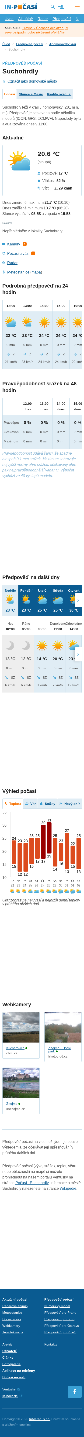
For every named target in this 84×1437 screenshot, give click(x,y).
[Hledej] (52, 6)
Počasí (9, 94)
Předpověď (61, 19)
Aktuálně (25, 19)
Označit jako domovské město (32, 81)
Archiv (7, 1344)
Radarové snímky (15, 1306)
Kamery (13, 244)
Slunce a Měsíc (31, 94)
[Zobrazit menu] (77, 7)
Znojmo (12, 1103)
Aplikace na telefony (18, 1370)
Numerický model (57, 1306)
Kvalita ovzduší (59, 94)
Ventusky (9, 1389)
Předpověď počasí (29, 44)
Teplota (15, 804)
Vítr (33, 804)
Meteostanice (18, 272)
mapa (36, 272)
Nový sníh (72, 804)
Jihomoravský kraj (62, 44)
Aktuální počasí (14, 1299)
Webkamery (11, 1326)
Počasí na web (13, 1377)
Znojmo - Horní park (59, 1049)
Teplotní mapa (12, 1332)
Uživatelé (9, 1351)
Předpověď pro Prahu (60, 1312)
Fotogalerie (11, 1364)
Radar (43, 19)
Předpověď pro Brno (59, 1319)
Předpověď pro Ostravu (61, 1326)
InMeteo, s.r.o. (39, 1419)
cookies (25, 1424)
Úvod (9, 19)
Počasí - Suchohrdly (32, 1183)
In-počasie (10, 1396)
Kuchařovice (15, 1048)
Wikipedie (68, 1188)
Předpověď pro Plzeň (60, 1332)
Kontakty (50, 1344)
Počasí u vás (17, 253)
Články (7, 1357)
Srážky (50, 804)
